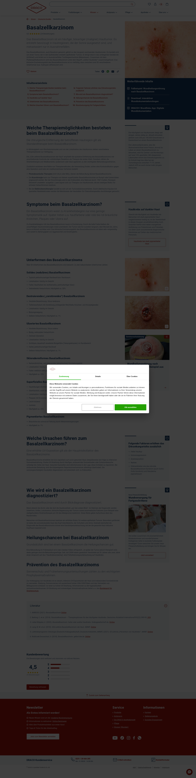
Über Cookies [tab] (132, 376)
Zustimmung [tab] (64, 376)
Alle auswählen (130, 407)
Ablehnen (97, 407)
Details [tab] (98, 376)
